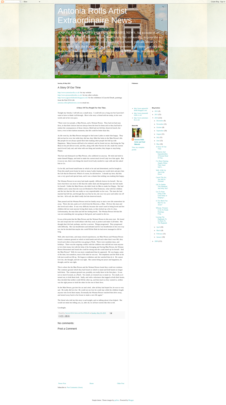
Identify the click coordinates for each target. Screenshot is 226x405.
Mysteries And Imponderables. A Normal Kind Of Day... (162, 155)
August (159, 134)
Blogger (131, 400)
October (159, 127)
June (158, 141)
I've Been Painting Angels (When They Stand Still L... (162, 164)
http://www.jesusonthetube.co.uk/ (70, 95)
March (158, 230)
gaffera (116, 400)
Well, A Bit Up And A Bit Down (161, 172)
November (160, 124)
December (160, 121)
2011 (156, 114)
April (158, 227)
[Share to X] (64, 316)
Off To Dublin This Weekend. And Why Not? (162, 186)
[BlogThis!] (62, 316)
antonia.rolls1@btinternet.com (69, 103)
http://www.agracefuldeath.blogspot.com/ (73, 98)
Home (92, 383)
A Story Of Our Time (161, 148)
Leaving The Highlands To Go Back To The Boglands (161, 220)
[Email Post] (110, 313)
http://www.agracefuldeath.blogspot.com (141, 109)
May (158, 144)
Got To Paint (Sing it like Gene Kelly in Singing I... (161, 195)
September (160, 131)
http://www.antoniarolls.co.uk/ (69, 92)
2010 (156, 118)
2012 (156, 111)
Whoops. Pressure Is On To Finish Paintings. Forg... (162, 211)
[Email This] (60, 316)
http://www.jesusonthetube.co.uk (141, 114)
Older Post (120, 383)
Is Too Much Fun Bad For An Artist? (161, 203)
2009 (156, 241)
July (158, 137)
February (159, 234)
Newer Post (62, 383)
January (159, 237)
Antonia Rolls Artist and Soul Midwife (139, 142)
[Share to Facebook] (66, 316)
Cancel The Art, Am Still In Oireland (161, 179)
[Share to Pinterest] (68, 316)
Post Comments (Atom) (75, 387)
